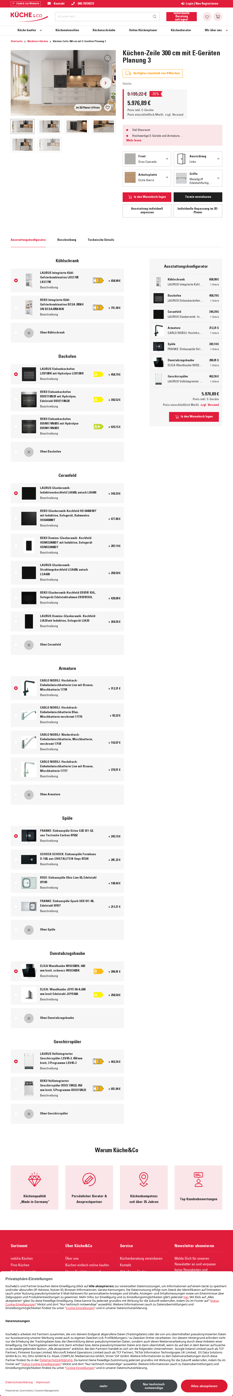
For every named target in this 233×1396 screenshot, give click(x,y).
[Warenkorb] (217, 16)
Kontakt (125, 1265)
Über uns (72, 1258)
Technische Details (101, 240)
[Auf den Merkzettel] (107, 107)
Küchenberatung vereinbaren (141, 1258)
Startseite (17, 41)
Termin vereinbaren (198, 197)
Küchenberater (181, 30)
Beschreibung (66, 240)
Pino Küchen (20, 1265)
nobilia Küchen (22, 1258)
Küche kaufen (27, 30)
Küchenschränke (104, 30)
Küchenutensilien (67, 30)
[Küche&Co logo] (29, 16)
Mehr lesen (133, 140)
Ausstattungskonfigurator (28, 240)
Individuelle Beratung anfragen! (182, 16)
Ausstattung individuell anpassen (147, 210)
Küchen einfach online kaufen (87, 1265)
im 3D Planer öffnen (88, 107)
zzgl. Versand (174, 115)
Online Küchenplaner (143, 30)
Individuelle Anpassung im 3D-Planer (197, 210)
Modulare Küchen (37, 41)
